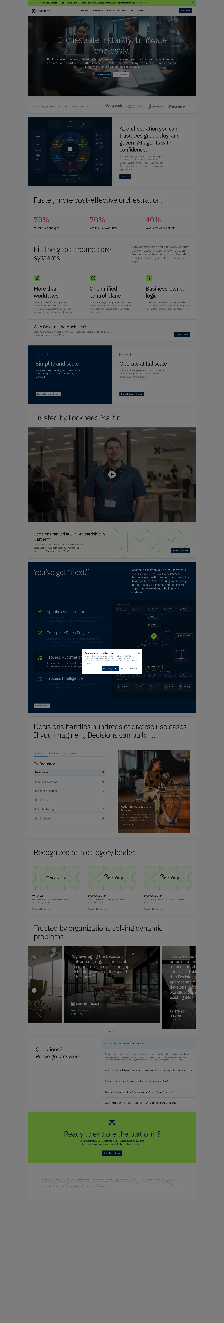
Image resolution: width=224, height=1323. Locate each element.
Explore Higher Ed (110, 669)
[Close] (139, 652)
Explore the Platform (129, 669)
